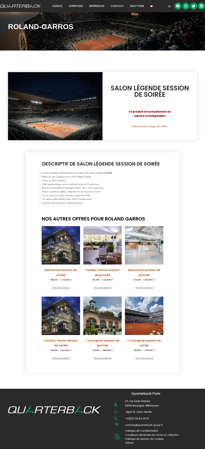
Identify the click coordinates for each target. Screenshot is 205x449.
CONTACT (117, 6)
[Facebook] (177, 6)
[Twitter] (193, 6)
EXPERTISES (76, 6)
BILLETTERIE (137, 6)
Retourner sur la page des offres (150, 126)
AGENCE (57, 6)
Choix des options (61, 288)
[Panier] (169, 6)
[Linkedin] (201, 6)
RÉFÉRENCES (96, 6)
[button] (144, 425)
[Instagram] (185, 6)
